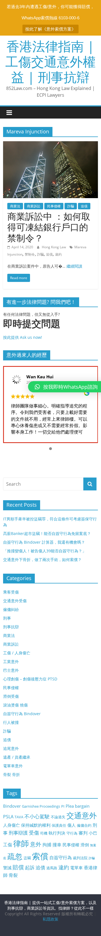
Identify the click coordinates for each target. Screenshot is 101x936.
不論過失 (58, 816)
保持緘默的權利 (35, 825)
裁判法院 (80, 857)
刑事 (7, 618)
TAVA (19, 816)
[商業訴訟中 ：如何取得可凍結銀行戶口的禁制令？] (50, 145)
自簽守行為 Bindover (22, 713)
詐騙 (70, 206)
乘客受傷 (11, 592)
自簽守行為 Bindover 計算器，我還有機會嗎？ (44, 542)
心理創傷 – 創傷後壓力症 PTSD (30, 679)
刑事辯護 (18, 833)
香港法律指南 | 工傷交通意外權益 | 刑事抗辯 (50, 61)
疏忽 (14, 856)
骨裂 (13, 875)
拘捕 (46, 845)
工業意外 (11, 661)
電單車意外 (13, 765)
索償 (40, 856)
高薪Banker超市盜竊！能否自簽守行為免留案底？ (47, 533)
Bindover (12, 806)
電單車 (76, 867)
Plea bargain (77, 806)
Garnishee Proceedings (41, 806)
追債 (84, 206)
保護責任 (59, 825)
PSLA (8, 817)
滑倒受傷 (11, 696)
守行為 (71, 833)
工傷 (7, 845)
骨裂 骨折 (11, 774)
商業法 (15, 206)
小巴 (93, 833)
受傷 (34, 832)
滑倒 (85, 844)
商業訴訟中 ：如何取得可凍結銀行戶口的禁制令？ (48, 227)
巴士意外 (11, 670)
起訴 (30, 867)
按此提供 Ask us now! (31, 329)
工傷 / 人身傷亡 (16, 652)
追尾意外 (11, 748)
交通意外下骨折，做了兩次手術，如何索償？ (42, 559)
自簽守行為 (60, 857)
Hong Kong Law (54, 247)
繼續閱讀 (74, 266)
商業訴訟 (33, 206)
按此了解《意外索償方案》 (50, 29)
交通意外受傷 (15, 600)
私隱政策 (50, 919)
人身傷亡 (11, 825)
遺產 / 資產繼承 (16, 757)
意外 (35, 844)
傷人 (71, 825)
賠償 (18, 867)
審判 (83, 833)
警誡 (7, 867)
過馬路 (51, 867)
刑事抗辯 (11, 626)
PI (63, 806)
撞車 (56, 845)
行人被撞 (11, 722)
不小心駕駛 (37, 816)
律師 (21, 843)
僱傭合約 (84, 825)
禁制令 (30, 254)
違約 (58, 254)
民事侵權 (54, 206)
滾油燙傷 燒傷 (15, 705)
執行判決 (57, 833)
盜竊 (27, 857)
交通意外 (81, 815)
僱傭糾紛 (11, 609)
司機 (43, 833)
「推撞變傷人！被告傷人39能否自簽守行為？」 (44, 550)
